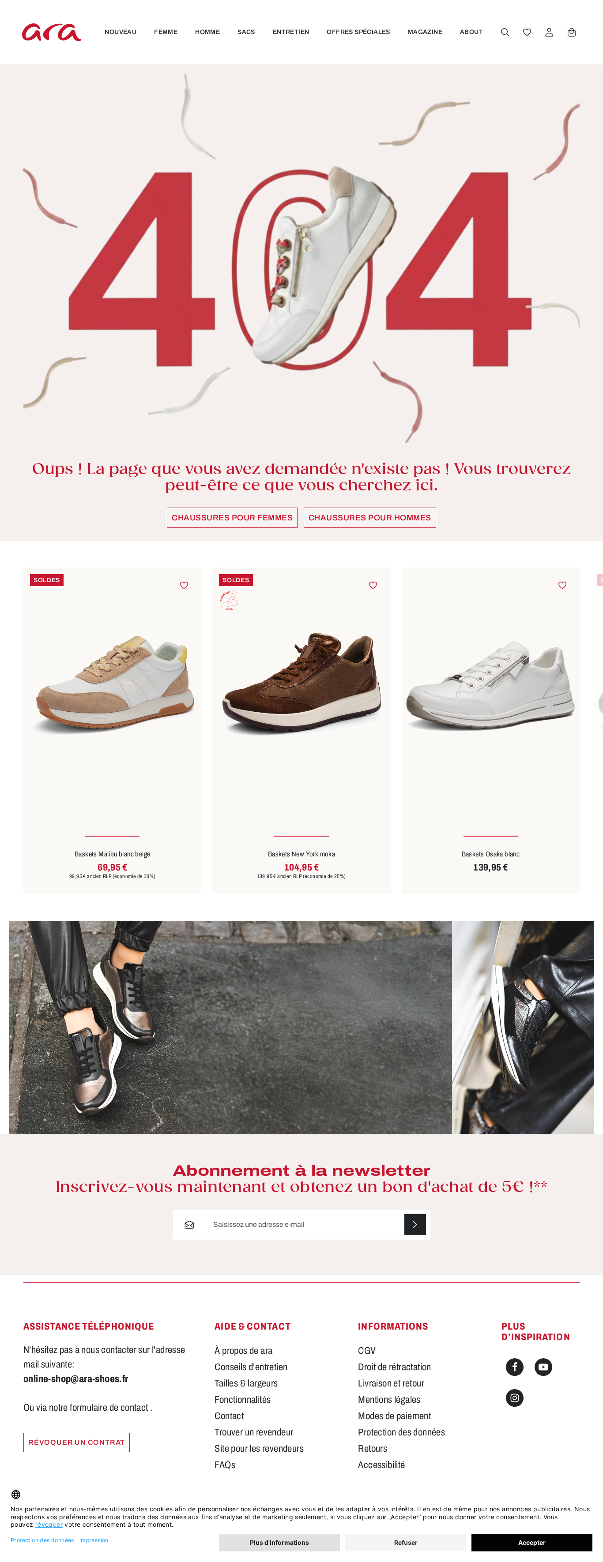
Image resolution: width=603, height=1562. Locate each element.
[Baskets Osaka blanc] (491, 686)
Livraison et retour (391, 1383)
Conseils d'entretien (251, 1367)
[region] (301, 731)
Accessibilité (381, 1465)
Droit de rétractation (394, 1367)
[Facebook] (515, 1367)
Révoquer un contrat (76, 1442)
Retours (372, 1448)
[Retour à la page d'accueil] (51, 32)
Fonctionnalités (243, 1399)
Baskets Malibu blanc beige (112, 854)
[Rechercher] (505, 32)
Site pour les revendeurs (259, 1448)
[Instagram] (515, 1398)
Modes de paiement (394, 1416)
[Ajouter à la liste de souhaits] (184, 585)
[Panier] (571, 32)
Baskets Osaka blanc (491, 854)
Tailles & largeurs (246, 1383)
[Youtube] (543, 1367)
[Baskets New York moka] (301, 686)
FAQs (225, 1465)
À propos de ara (243, 1350)
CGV (367, 1350)
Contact (229, 1416)
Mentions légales (389, 1399)
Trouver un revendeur (254, 1432)
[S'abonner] (415, 1225)
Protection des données (401, 1432)
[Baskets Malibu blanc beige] (112, 686)
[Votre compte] (549, 32)
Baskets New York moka (301, 854)
